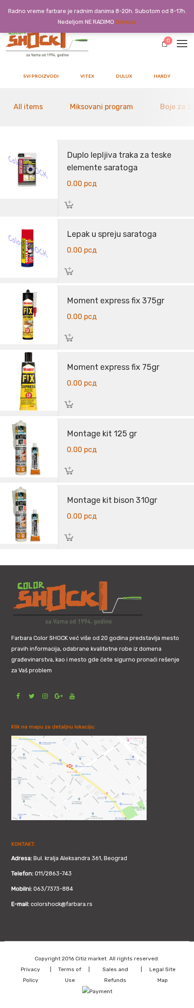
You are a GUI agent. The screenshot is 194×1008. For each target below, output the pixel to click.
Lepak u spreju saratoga (112, 234)
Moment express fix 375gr (115, 301)
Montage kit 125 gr (102, 434)
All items (28, 106)
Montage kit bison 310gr (112, 500)
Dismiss (126, 21)
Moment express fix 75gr (113, 367)
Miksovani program (101, 106)
